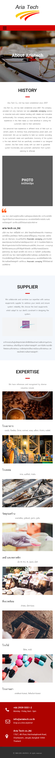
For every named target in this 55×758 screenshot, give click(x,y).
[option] (27, 324)
